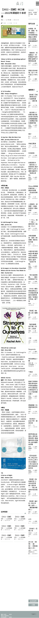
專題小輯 (30, 363)
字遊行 (30, 533)
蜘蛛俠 (30, 12)
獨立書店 (30, 14)
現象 (2, 519)
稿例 (10, 614)
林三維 (15, 23)
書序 (29, 105)
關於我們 (3, 614)
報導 (29, 125)
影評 (29, 63)
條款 (10, 617)
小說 (29, 146)
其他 (2, 20)
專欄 (29, 331)
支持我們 (3, 617)
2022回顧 (9, 23)
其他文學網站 (5, 616)
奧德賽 (35, 12)
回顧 (4, 23)
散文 (29, 136)
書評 (29, 228)
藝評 (29, 45)
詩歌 (29, 550)
